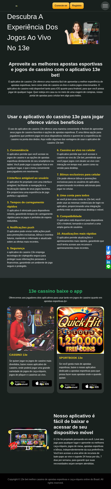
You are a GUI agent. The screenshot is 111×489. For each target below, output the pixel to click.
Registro (77, 5)
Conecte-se (61, 5)
